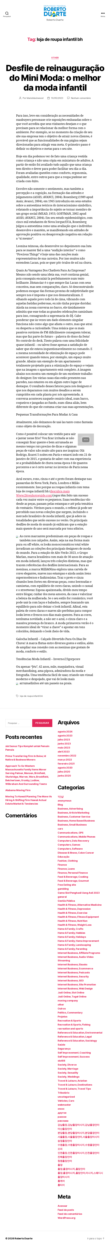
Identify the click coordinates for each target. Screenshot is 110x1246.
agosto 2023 (65, 735)
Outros (62, 1008)
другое (62, 1112)
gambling (63, 888)
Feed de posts (66, 1209)
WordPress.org (66, 1217)
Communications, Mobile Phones (76, 836)
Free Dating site (67, 884)
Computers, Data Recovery (73, 840)
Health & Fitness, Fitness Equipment (78, 916)
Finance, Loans (66, 868)
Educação (63, 856)
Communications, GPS (70, 832)
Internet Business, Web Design (75, 988)
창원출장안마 (65, 1160)
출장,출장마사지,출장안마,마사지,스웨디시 (80, 1172)
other (55, 57)
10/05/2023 (57, 98)
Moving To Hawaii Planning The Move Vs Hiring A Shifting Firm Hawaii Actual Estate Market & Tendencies (28, 800)
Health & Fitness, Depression (74, 908)
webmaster (64, 1104)
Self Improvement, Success (73, 1056)
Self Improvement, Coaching (74, 1052)
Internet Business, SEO (71, 980)
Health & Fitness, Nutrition (72, 920)
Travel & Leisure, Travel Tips (74, 1088)
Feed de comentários (70, 1213)
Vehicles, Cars (66, 1100)
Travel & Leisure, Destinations (75, 1084)
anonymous (64, 800)
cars (60, 828)
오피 (60, 1148)
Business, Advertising (70, 808)
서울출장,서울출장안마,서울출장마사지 (78, 1136)
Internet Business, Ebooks (72, 964)
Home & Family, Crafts (70, 928)
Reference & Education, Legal (75, 1036)
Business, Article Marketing (73, 812)
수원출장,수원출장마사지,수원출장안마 (78, 1144)
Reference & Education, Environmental (80, 1032)
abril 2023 (63, 751)
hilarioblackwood (35, 98)
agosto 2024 (65, 731)
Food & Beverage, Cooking (73, 876)
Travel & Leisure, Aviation (72, 1080)
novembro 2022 (67, 755)
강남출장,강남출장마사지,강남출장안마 (78, 1124)
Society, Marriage (68, 1068)
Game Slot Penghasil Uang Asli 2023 (79, 892)
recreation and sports (70, 1028)
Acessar (62, 1205)
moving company (68, 1000)
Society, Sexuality (68, 1072)
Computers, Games (69, 844)
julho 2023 (64, 739)
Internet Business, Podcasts (74, 972)
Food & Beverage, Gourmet (73, 880)
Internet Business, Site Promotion (77, 984)
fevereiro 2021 (66, 763)
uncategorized (66, 1096)
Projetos (62, 1016)
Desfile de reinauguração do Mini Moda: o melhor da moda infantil (55, 78)
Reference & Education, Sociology (77, 1040)
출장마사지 (64, 1176)
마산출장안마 (65, 1128)
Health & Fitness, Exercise (72, 912)
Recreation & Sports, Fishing (74, 1024)
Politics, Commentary (70, 1012)
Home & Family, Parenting (72, 948)
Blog (60, 804)
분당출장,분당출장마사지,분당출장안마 (78, 1132)
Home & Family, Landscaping (74, 944)
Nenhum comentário (81, 98)
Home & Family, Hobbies (71, 932)
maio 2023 (64, 747)
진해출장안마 (65, 1156)
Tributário (63, 1092)
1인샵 (61, 796)
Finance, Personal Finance (73, 872)
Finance (62, 864)
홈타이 (61, 1184)
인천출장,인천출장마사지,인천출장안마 (78, 1152)
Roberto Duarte (23, 1238)
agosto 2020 (65, 767)
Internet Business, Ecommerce (75, 968)
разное (62, 1116)
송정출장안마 (65, 1140)
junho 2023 (64, 743)
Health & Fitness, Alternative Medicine (80, 904)
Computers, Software (70, 848)
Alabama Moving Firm (18, 790)
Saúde (61, 1044)
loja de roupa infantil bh (31, 696)
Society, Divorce (67, 1064)
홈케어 (61, 1180)
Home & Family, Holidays (72, 936)
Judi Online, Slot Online (71, 992)
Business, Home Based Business (76, 820)
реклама (63, 1120)
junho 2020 (64, 775)
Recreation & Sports (69, 1020)
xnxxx (61, 1108)
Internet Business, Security (73, 976)
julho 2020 (64, 771)
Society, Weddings (68, 1076)
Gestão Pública (66, 900)
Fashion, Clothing (68, 860)
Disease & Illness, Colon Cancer (76, 852)
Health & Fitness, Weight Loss (74, 924)
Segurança (64, 1048)
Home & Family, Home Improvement (78, 940)
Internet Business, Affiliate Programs (79, 952)
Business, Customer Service (74, 816)
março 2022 (65, 759)
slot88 (61, 1060)
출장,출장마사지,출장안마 (71, 1168)
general (62, 896)
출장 (60, 1164)
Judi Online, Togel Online (72, 996)
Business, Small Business (72, 824)
